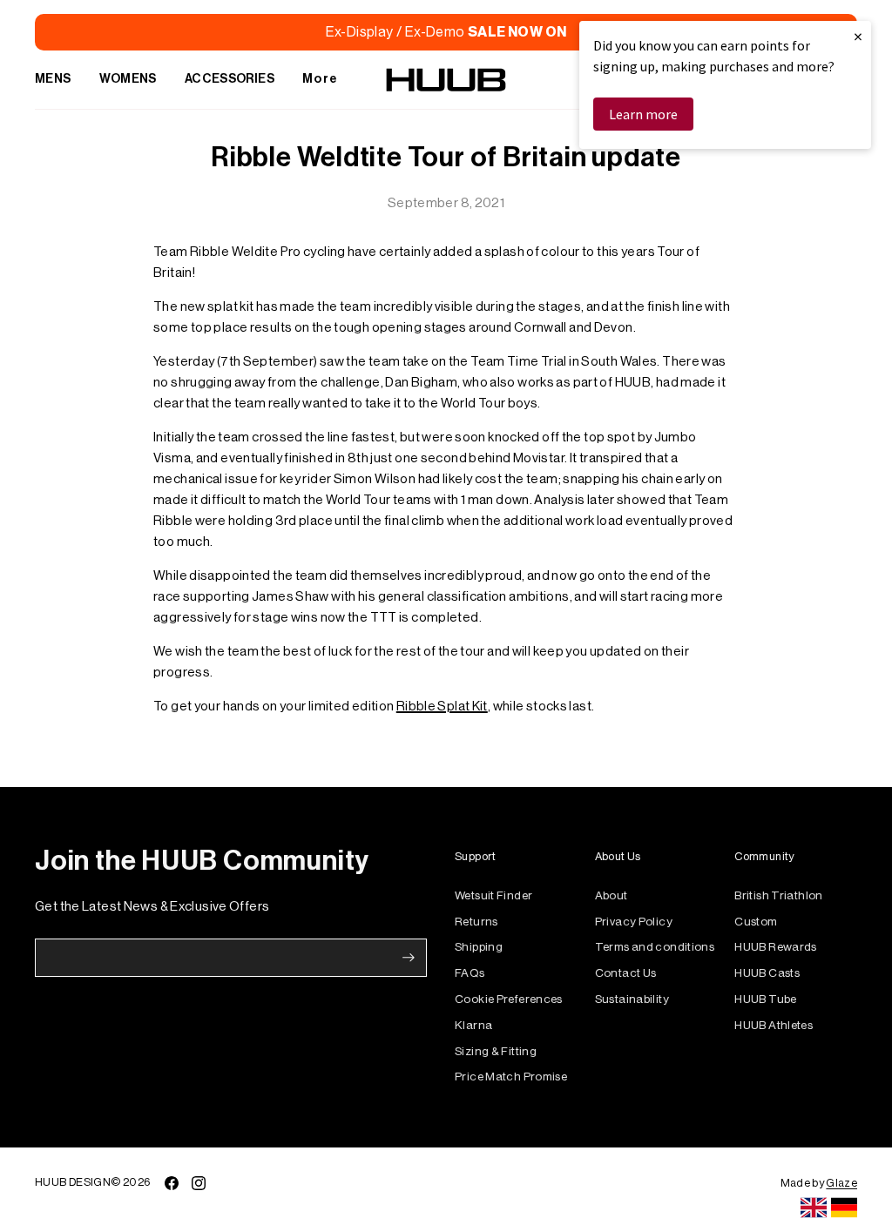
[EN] (814, 1207)
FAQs (470, 973)
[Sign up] (408, 957)
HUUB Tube (765, 999)
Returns (476, 921)
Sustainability (632, 999)
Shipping (479, 946)
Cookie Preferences (509, 999)
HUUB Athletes (773, 1025)
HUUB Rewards (775, 946)
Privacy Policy (633, 921)
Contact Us (626, 973)
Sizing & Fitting (496, 1051)
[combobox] (814, 1207)
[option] (844, 1207)
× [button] (858, 36)
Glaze (841, 1182)
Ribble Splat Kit (442, 706)
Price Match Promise (511, 1076)
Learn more (643, 114)
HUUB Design (73, 1182)
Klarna (473, 1025)
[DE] (844, 1207)
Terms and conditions (655, 946)
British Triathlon (778, 895)
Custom (755, 921)
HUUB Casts (767, 973)
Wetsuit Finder (493, 895)
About (611, 895)
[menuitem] (53, 80)
